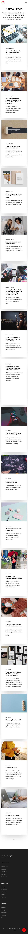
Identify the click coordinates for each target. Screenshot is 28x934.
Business (3, 892)
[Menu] (25, 2)
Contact (3, 897)
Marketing (4, 889)
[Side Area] (24, 930)
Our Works (4, 874)
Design (3, 887)
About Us (4, 872)
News (3, 894)
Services (3, 869)
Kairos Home (4, 866)
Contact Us (4, 877)
